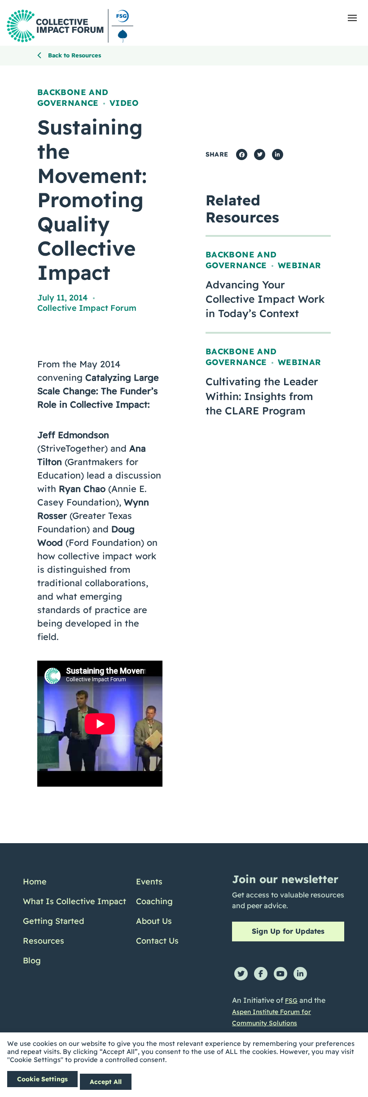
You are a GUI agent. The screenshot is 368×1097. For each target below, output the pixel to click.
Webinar (299, 265)
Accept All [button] (106, 1082)
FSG (291, 1001)
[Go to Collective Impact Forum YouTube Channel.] (280, 974)
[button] (352, 18)
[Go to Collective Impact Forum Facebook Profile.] (261, 974)
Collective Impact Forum (86, 308)
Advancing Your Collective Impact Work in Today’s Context (265, 299)
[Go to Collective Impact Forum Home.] (70, 26)
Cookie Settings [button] (42, 1079)
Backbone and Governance (72, 97)
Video (124, 103)
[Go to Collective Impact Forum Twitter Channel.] (241, 974)
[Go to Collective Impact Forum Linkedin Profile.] (300, 974)
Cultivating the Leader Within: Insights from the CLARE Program (262, 396)
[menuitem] (74, 882)
